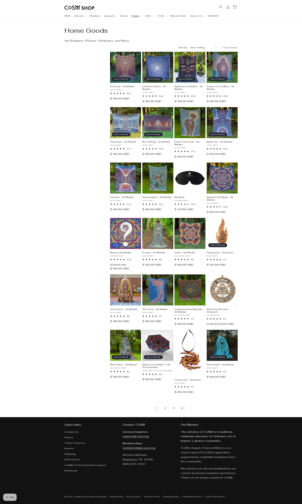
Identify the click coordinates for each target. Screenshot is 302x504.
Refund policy (116, 497)
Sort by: (182, 47)
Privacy (68, 437)
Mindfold (179, 197)
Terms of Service (74, 443)
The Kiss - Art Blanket (122, 197)
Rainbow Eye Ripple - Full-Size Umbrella (156, 366)
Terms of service (152, 497)
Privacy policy (134, 497)
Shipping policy (171, 497)
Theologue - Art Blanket (123, 142)
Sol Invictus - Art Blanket (123, 309)
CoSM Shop (80, 497)
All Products (72, 459)
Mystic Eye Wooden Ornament (217, 310)
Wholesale (70, 470)
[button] (80, 16)
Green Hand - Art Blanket (220, 364)
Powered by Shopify (97, 497)
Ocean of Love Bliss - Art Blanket (221, 87)
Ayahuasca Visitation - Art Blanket (188, 87)
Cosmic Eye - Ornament (187, 380)
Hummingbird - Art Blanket (157, 197)
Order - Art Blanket (184, 252)
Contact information (215, 497)
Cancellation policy (192, 497)
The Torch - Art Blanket (155, 309)
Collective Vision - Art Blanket (154, 87)
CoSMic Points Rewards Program (85, 465)
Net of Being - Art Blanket (156, 142)
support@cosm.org (136, 436)
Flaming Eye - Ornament (220, 252)
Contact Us (71, 432)
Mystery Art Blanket (120, 252)
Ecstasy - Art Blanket (153, 252)
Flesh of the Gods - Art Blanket (187, 143)
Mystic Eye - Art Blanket (219, 142)
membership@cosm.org (139, 448)
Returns (69, 448)
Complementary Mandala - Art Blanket (189, 310)
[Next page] (190, 408)
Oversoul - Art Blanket (122, 86)
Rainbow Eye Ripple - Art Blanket (220, 198)
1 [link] (157, 408)
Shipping (70, 454)
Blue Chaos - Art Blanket (123, 364)
